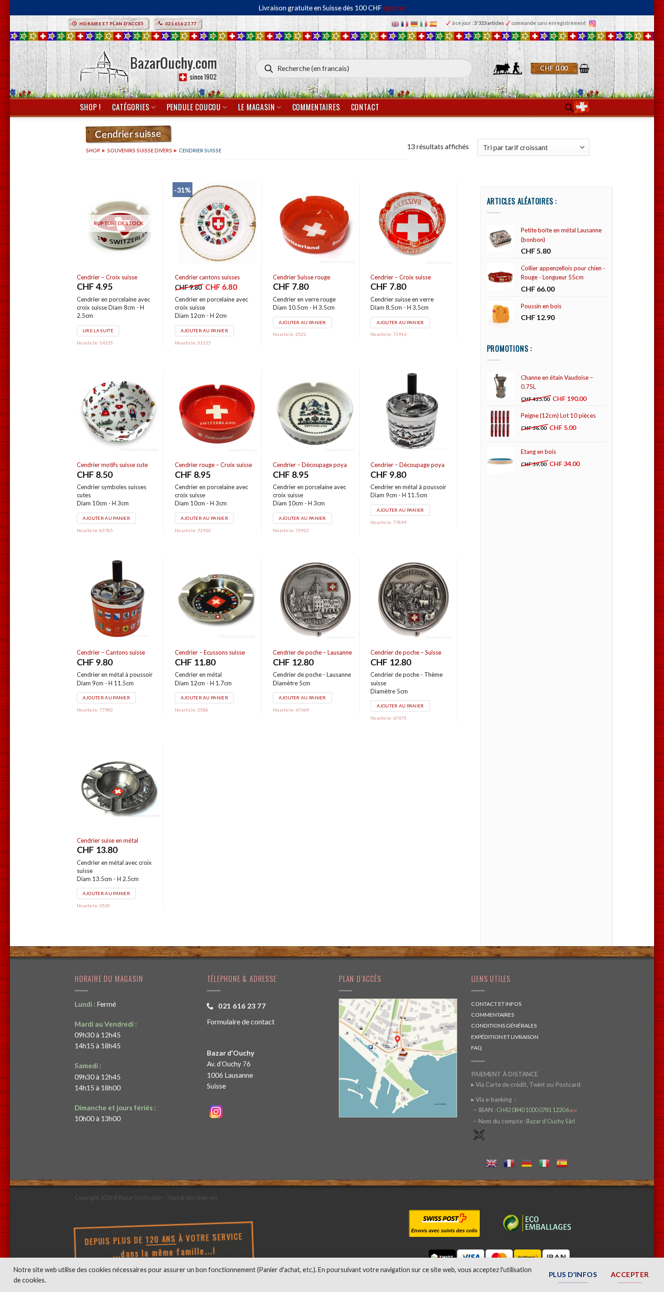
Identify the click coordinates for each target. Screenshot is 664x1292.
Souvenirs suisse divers (139, 150)
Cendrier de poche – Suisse (405, 652)
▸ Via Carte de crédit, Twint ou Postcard (525, 1084)
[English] (396, 23)
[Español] (434, 23)
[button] (560, 68)
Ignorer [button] (394, 8)
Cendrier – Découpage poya (310, 464)
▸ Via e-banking (492, 1099)
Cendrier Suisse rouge (301, 277)
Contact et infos (496, 1003)
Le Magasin (256, 107)
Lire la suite (98, 330)
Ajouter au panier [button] (204, 330)
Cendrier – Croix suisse (107, 277)
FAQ (476, 1047)
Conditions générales (504, 1025)
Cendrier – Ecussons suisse (210, 652)
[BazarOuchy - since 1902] (147, 64)
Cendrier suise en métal (107, 840)
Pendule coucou (194, 107)
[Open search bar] (569, 107)
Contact (365, 107)
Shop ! (90, 107)
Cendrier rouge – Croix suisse (213, 464)
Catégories (130, 107)
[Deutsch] (415, 23)
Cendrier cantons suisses (207, 277)
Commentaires (316, 107)
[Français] (406, 23)
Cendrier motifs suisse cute (112, 464)
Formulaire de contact (241, 1021)
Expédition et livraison (504, 1036)
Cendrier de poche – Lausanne (312, 652)
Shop (93, 150)
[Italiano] (425, 23)
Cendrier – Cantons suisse (111, 652)
